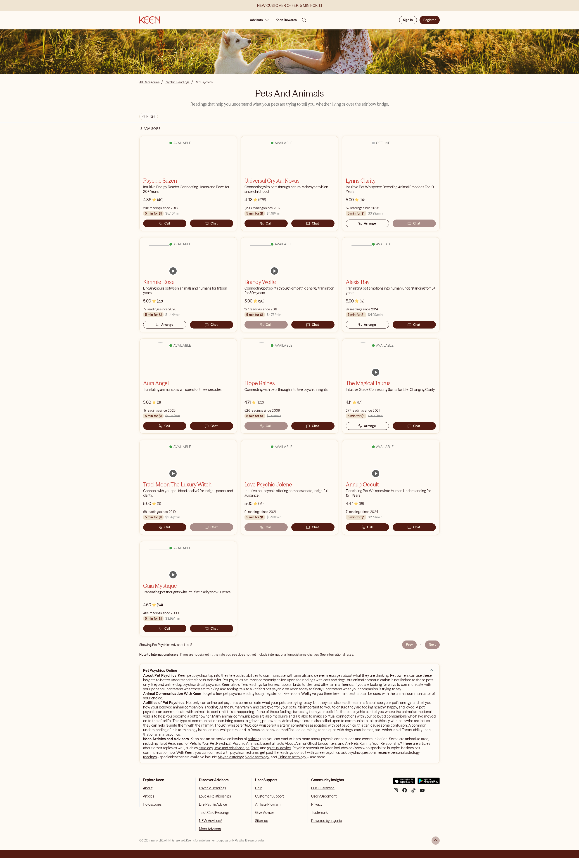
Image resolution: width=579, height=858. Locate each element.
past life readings (279, 752)
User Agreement (324, 796)
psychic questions (361, 752)
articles (253, 739)
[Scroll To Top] (436, 840)
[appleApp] (404, 782)
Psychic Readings (212, 788)
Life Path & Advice (213, 804)
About (147, 788)
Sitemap (261, 820)
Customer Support (269, 796)
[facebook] (404, 792)
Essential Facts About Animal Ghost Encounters (298, 743)
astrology (206, 748)
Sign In (408, 20)
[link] (173, 271)
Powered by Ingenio (326, 820)
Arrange (370, 223)
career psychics (327, 752)
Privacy (317, 804)
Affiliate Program (267, 804)
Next (432, 645)
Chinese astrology (292, 757)
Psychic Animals (246, 743)
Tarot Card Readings (214, 812)
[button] (431, 670)
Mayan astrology (231, 757)
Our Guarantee (323, 788)
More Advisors (210, 829)
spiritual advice (279, 748)
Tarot (255, 748)
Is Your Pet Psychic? (214, 743)
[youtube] (422, 792)
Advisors (256, 20)
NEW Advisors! (210, 820)
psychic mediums (244, 752)
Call (167, 223)
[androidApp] (429, 782)
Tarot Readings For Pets (178, 743)
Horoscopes (152, 804)
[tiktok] (413, 792)
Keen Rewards (286, 20)
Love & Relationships (215, 796)
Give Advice (264, 812)
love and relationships (231, 748)
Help (258, 788)
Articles (148, 796)
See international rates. (337, 655)
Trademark (319, 812)
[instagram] (396, 792)
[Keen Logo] (149, 20)
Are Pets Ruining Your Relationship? (373, 743)
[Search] (304, 20)
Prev (409, 645)
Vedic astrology (257, 757)
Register (429, 20)
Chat (214, 223)
